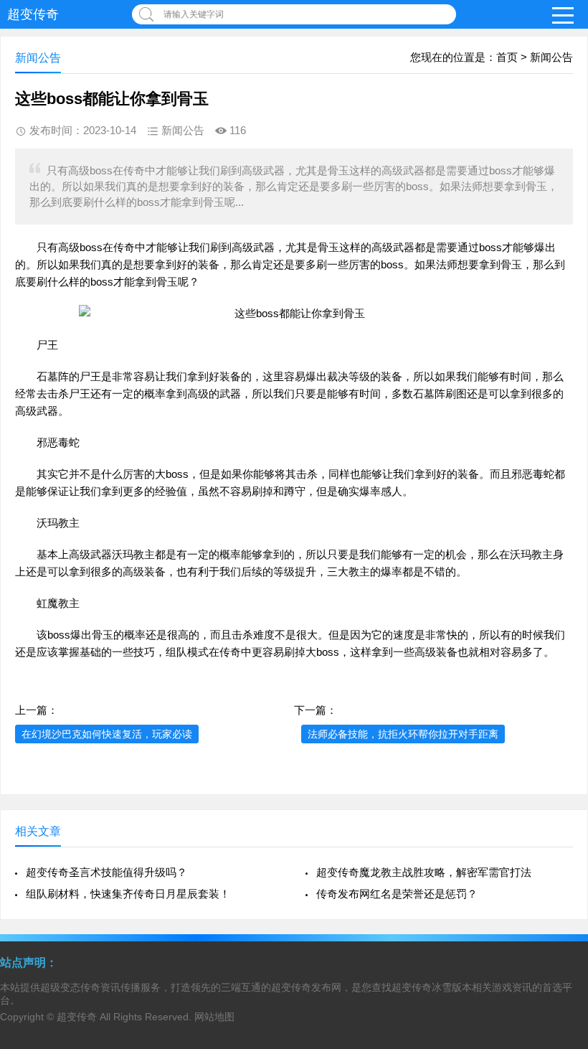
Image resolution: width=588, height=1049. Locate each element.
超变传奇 (33, 14)
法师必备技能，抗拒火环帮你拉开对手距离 (403, 734)
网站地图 (214, 1016)
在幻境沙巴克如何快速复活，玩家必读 (107, 734)
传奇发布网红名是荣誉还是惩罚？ (397, 894)
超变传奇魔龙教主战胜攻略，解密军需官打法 (423, 872)
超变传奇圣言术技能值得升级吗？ (106, 872)
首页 (507, 57)
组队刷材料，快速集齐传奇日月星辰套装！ (128, 894)
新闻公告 (551, 57)
